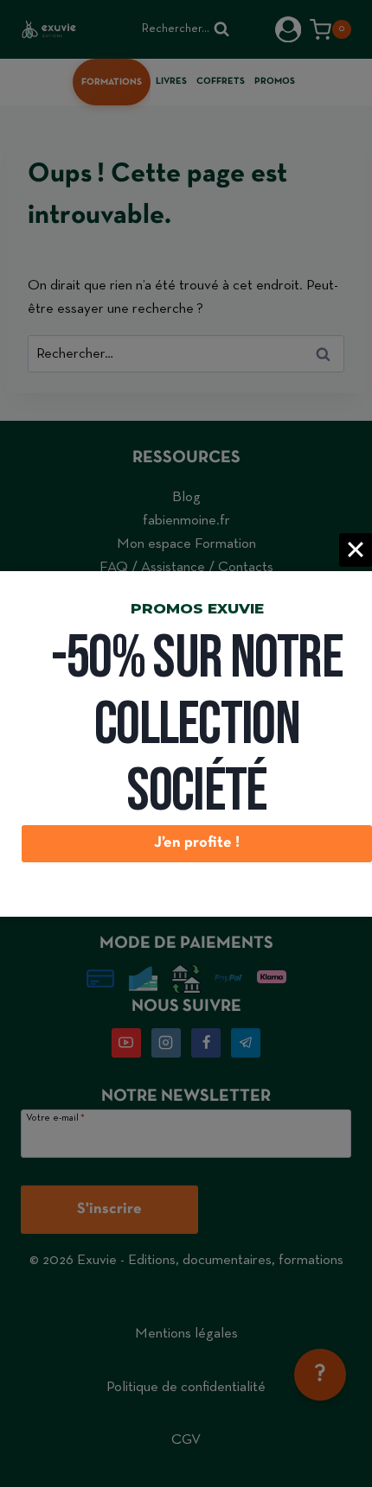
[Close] (355, 549)
